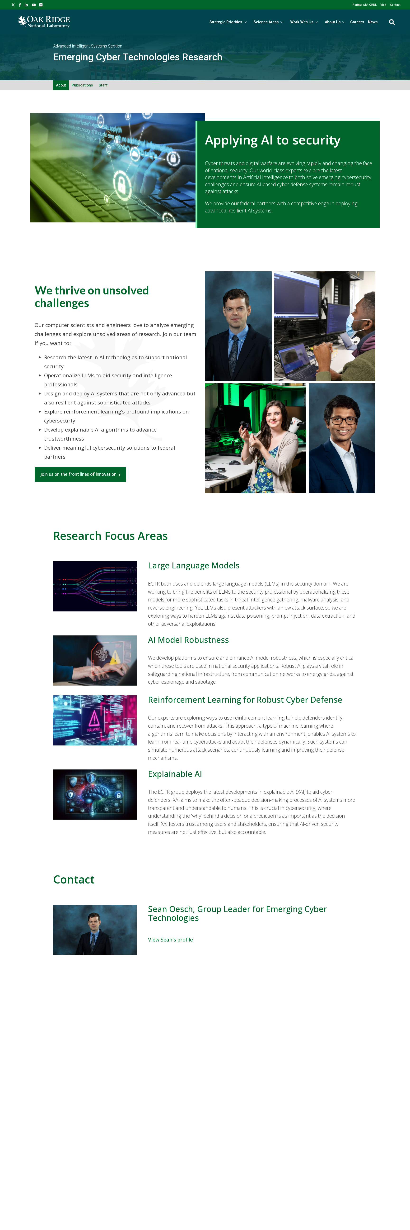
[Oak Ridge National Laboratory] (44, 22)
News (373, 22)
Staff (103, 85)
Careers (357, 22)
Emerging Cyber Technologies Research (137, 57)
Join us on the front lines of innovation (78, 474)
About (61, 85)
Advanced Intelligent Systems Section (87, 46)
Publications (82, 85)
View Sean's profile (170, 939)
